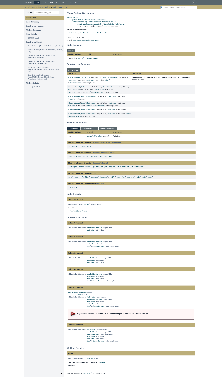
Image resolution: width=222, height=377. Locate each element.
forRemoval (83, 292)
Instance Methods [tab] (89, 128)
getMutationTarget (75, 156)
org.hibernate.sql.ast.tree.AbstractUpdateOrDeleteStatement (101, 24)
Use (42, 3)
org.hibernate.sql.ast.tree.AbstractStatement (88, 19)
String (80, 58)
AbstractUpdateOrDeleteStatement (86, 40)
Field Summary (32, 22)
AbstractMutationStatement (104, 153)
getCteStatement (123, 167)
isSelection (72, 187)
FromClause (72, 80)
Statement (109, 33)
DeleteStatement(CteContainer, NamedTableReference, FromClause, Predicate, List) (44, 69)
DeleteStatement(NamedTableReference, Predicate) (45, 46)
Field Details (31, 34)
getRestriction (85, 146)
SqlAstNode (99, 33)
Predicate (90, 80)
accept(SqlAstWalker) (35, 87)
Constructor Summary (35, 26)
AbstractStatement (100, 163)
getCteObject (98, 167)
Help (76, 3)
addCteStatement (85, 167)
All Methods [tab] (73, 128)
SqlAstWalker (97, 136)
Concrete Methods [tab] (107, 128)
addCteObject (72, 167)
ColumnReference (75, 83)
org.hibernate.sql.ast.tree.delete (37, 7)
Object (95, 173)
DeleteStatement (60, 7)
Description (31, 18)
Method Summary (33, 30)
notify (112, 177)
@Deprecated (72, 292)
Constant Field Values (78, 211)
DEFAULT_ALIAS (33, 38)
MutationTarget (73, 89)
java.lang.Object (73, 17)
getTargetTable (106, 156)
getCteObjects (109, 167)
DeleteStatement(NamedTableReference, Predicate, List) (45, 51)
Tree (47, 3)
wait (138, 177)
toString (130, 177)
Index (63, 3)
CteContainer (73, 33)
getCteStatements (137, 167)
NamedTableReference (110, 77)
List (106, 80)
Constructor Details (34, 42)
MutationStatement (87, 33)
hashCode (103, 177)
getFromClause (73, 146)
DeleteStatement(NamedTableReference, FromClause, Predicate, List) (42, 62)
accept (89, 136)
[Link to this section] (85, 45)
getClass (94, 177)
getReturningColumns (91, 156)
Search (70, 3)
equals (76, 177)
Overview (29, 3)
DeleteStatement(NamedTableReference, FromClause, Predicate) (42, 57)
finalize (85, 177)
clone (70, 177)
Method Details (32, 83)
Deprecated (55, 3)
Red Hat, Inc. (87, 373)
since (79, 295)
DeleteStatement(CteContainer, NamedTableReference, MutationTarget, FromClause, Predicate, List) (41, 77)
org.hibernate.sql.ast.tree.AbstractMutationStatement (94, 22)
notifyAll (121, 177)
